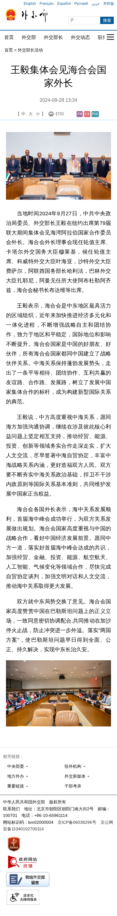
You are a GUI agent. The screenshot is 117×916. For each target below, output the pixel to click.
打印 (60, 113)
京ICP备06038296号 (77, 822)
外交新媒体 (75, 776)
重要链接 (15, 786)
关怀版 (108, 3)
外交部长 (53, 37)
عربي (96, 3)
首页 (9, 37)
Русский (81, 3)
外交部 (29, 37)
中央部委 (15, 766)
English (30, 3)
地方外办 (15, 776)
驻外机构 (72, 766)
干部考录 (72, 786)
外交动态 (80, 37)
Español (64, 3)
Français (47, 3)
